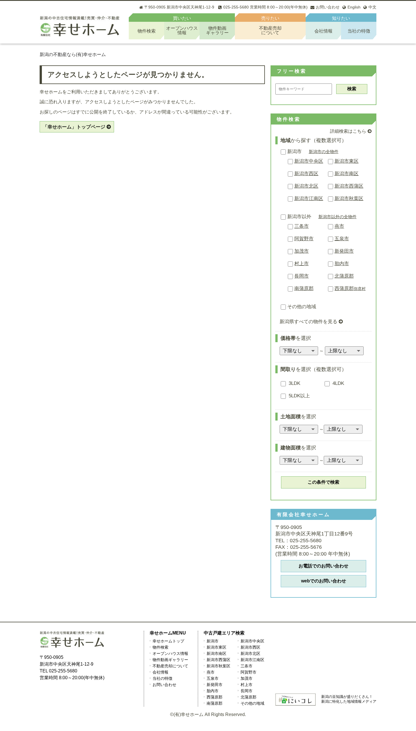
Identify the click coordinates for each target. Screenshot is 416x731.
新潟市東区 (346, 161)
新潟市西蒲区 (348, 186)
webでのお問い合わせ (323, 580)
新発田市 (344, 251)
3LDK (293, 383)
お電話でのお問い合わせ (323, 565)
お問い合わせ (164, 684)
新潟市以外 (299, 216)
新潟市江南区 (308, 198)
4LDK (337, 383)
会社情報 (323, 31)
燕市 (339, 226)
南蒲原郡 (304, 288)
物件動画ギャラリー (170, 659)
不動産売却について (170, 666)
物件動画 (217, 30)
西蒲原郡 (350, 288)
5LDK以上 (298, 395)
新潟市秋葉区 (348, 198)
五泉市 (341, 238)
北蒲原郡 (344, 276)
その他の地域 (301, 306)
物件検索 (147, 31)
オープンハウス (182, 30)
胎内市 (341, 263)
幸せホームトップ (168, 641)
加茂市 (301, 251)
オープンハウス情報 (170, 653)
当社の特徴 (359, 31)
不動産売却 (270, 30)
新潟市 (294, 151)
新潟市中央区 (308, 161)
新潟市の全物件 (323, 151)
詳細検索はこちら (348, 131)
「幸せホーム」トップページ (74, 127)
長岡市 (301, 276)
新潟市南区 (346, 173)
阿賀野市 (304, 238)
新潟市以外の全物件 (337, 216)
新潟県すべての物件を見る (308, 321)
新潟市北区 (306, 186)
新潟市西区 (306, 173)
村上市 (301, 263)
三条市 (301, 226)
